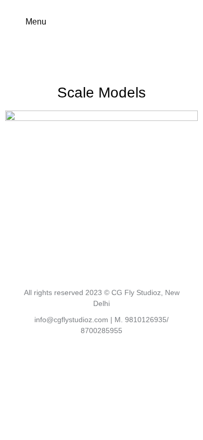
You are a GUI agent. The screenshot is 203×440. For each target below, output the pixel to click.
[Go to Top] (187, 424)
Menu (36, 21)
